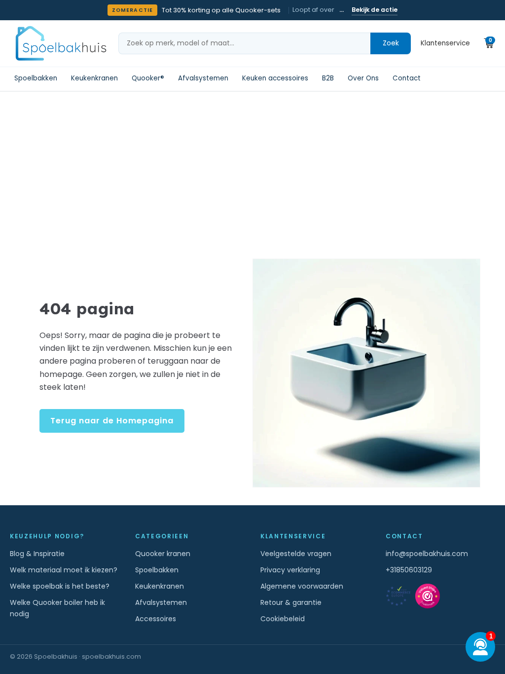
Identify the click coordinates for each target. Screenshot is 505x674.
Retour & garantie (291, 602)
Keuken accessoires (275, 78)
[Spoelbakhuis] (59, 43)
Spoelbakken (35, 78)
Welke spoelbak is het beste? (59, 586)
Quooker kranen (162, 554)
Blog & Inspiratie (37, 554)
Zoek (391, 43)
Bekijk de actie (374, 9)
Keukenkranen (94, 78)
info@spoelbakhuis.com (427, 554)
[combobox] (244, 43)
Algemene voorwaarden (301, 586)
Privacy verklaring (290, 570)
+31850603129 (409, 570)
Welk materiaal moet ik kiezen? (63, 570)
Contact (407, 78)
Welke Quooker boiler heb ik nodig (57, 608)
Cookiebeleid (282, 619)
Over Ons (363, 78)
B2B (328, 78)
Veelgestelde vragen (295, 554)
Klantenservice (445, 43)
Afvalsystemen (203, 78)
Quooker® (148, 78)
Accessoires (155, 619)
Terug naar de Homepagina (112, 420)
